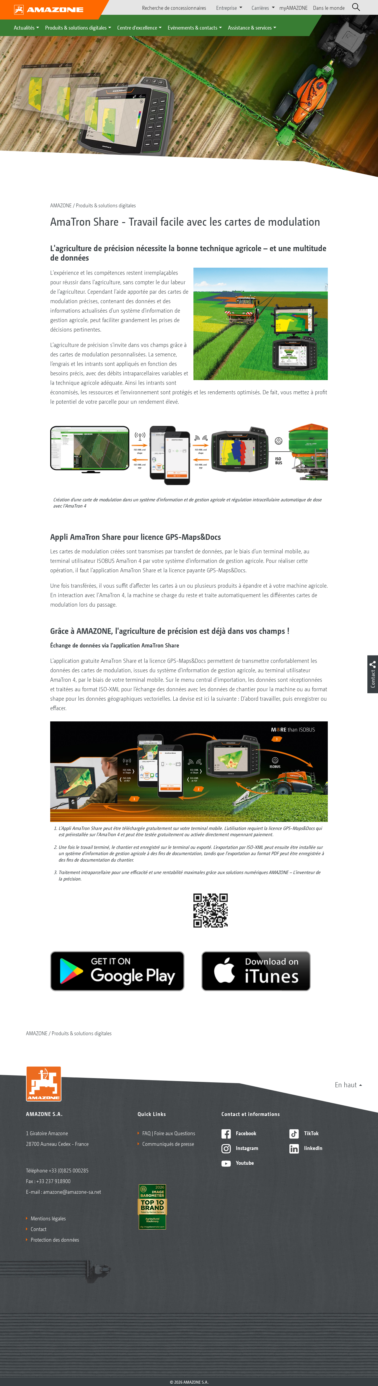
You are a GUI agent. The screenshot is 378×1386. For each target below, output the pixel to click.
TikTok (311, 1132)
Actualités (24, 27)
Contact (38, 1228)
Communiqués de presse (168, 1143)
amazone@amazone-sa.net (72, 1191)
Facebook (245, 1132)
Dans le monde (329, 7)
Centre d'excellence (137, 27)
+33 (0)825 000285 (69, 1170)
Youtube (244, 1162)
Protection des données (55, 1239)
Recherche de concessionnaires (174, 7)
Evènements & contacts (192, 27)
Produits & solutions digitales (76, 27)
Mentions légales (48, 1218)
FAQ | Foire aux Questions (168, 1132)
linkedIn (312, 1147)
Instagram (246, 1147)
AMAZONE (61, 205)
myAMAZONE (293, 7)
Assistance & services (250, 27)
